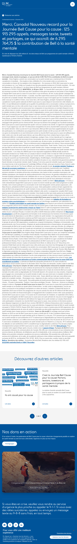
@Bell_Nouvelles (28, 342)
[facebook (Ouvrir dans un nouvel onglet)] (4, 525)
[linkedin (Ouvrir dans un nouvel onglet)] (21, 525)
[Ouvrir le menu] (72, 4)
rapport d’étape (48, 328)
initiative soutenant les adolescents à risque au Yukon (21, 207)
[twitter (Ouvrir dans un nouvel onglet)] (10, 525)
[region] (38, 535)
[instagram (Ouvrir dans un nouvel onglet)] (15, 525)
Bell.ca (4, 340)
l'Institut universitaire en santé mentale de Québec (27, 203)
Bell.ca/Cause (60, 180)
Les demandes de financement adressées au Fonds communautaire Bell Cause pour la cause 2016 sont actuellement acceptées (37, 259)
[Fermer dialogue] (73, 530)
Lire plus (8, 404)
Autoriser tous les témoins (61, 537)
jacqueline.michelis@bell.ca (12, 342)
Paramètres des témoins (64, 533)
